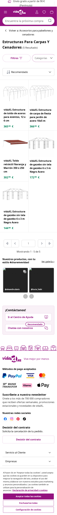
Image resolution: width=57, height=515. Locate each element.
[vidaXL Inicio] (19, 12)
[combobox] (28, 21)
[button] (15, 280)
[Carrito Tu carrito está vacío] (51, 12)
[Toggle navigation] (5, 12)
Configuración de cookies (28, 509)
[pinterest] (18, 418)
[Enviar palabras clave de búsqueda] (49, 20)
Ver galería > (48, 261)
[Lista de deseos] (44, 12)
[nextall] (49, 243)
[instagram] (11, 418)
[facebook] (5, 418)
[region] (28, 490)
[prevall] (8, 243)
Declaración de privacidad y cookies (29, 490)
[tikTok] (24, 418)
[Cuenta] (37, 12)
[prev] (15, 243)
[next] (42, 243)
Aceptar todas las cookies (28, 496)
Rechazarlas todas (28, 503)
